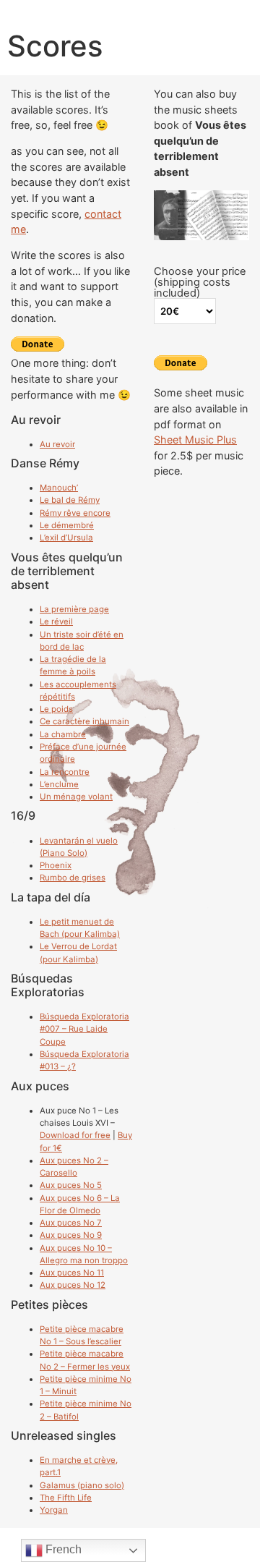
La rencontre (65, 772)
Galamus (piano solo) (82, 1485)
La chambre (63, 734)
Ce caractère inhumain (84, 721)
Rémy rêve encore (75, 513)
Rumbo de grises (72, 878)
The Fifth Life (66, 1498)
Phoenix (56, 865)
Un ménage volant (76, 796)
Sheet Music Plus (195, 439)
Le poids (56, 709)
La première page (74, 609)
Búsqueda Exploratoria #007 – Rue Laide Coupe (84, 1029)
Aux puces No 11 (72, 1273)
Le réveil (56, 621)
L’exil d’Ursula (66, 537)
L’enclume (59, 784)
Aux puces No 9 (71, 1235)
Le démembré (67, 525)
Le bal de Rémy (70, 500)
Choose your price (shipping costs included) (200, 282)
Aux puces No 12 (72, 1285)
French (62, 1549)
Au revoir (57, 444)
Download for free (75, 1135)
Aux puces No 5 (71, 1185)
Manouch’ (59, 488)
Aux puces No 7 (71, 1223)
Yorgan (54, 1510)
